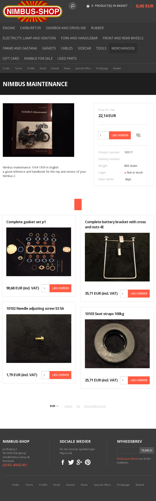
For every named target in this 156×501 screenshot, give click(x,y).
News (67, 68)
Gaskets (49, 48)
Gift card (11, 58)
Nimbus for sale (38, 58)
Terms (18, 68)
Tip (78, 406)
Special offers (83, 68)
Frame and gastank (20, 48)
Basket (117, 68)
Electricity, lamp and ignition (29, 38)
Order (6, 68)
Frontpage (102, 68)
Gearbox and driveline (66, 28)
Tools (101, 48)
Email (43, 68)
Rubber (97, 28)
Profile (31, 68)
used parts (67, 58)
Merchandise (123, 48)
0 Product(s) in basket (110, 6)
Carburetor (30, 28)
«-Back (68, 406)
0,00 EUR (145, 6)
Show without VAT (95, 406)
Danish (55, 68)
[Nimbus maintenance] (38, 130)
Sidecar (84, 48)
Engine (9, 28)
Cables (67, 48)
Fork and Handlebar (79, 38)
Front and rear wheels (123, 38)
